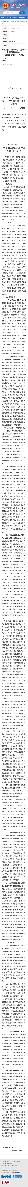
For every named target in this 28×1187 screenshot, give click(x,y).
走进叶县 (9, 17)
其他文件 (22, 21)
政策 (18, 21)
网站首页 (3, 17)
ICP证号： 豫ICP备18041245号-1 (8, 1169)
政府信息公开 (22, 17)
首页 (8, 21)
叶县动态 (15, 17)
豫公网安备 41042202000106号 (10, 1170)
